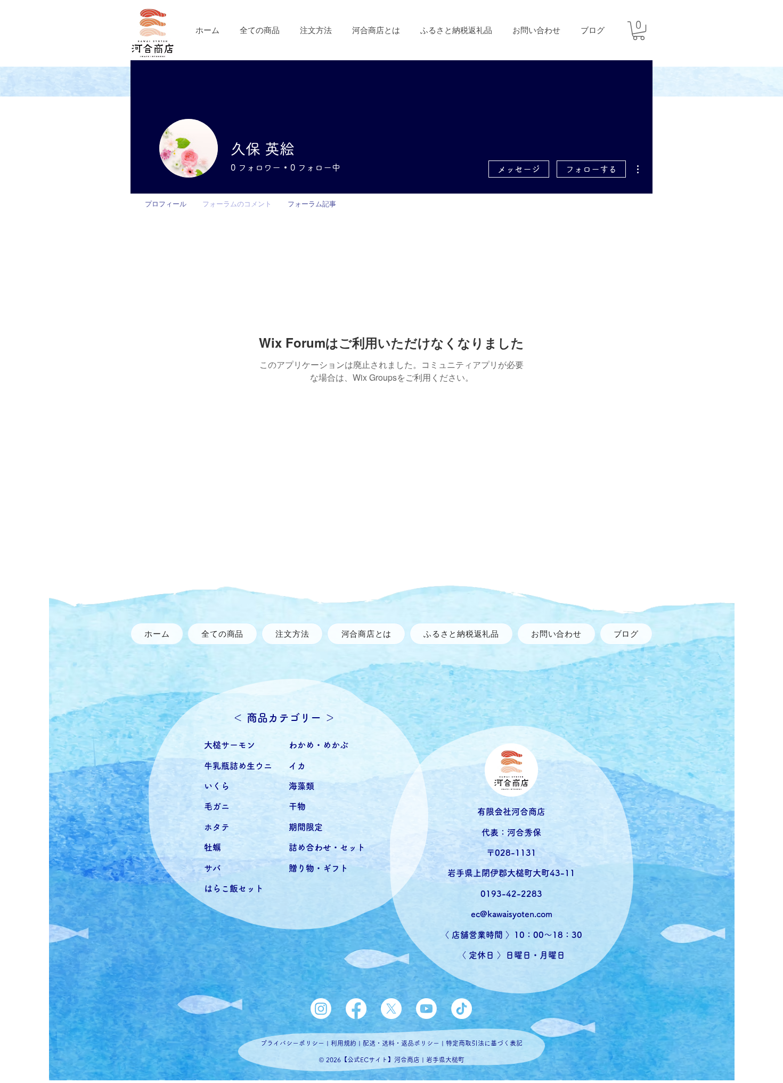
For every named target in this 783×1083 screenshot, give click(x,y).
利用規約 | (347, 1043)
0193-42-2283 (511, 893)
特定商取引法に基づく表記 (484, 1043)
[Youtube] (426, 1008)
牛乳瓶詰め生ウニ (238, 765)
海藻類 (301, 786)
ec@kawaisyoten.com (511, 914)
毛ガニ (217, 806)
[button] (638, 30)
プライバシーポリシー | (295, 1043)
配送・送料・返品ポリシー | (404, 1043)
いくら (217, 786)
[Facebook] (356, 1008)
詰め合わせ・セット (327, 847)
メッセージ (518, 169)
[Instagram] (321, 1008)
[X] (391, 1008)
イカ (297, 765)
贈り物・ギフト (318, 868)
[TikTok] (461, 1008)
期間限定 (306, 827)
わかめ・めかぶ (318, 745)
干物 (301, 806)
